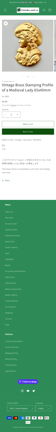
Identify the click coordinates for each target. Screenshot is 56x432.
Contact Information (14, 341)
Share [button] (7, 180)
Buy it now (28, 131)
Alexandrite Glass (12, 235)
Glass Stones (10, 283)
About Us (9, 212)
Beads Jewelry (11, 295)
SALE (7, 253)
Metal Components (13, 289)
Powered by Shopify (36, 427)
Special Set (9, 241)
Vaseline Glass (11, 229)
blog (7, 325)
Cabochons (10, 277)
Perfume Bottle (11, 301)
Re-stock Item (11, 224)
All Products (10, 307)
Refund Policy (11, 359)
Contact (8, 319)
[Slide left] (22, 76)
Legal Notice (10, 371)
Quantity (5, 109)
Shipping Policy (11, 353)
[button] (5, 10)
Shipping (13, 105)
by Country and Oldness (15, 271)
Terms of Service (12, 347)
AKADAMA (9, 259)
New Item (9, 217)
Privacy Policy (11, 365)
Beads (7, 265)
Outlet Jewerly (11, 247)
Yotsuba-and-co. (23, 427)
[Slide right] (34, 76)
